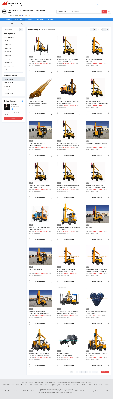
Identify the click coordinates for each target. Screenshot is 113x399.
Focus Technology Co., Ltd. (55, 389)
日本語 (30, 384)
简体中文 (18, 384)
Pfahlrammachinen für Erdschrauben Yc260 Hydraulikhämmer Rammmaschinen (67, 61)
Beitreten (102, 4)
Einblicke (88, 382)
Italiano (59, 384)
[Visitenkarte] (22, 101)
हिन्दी (90, 384)
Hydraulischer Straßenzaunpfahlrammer (97, 143)
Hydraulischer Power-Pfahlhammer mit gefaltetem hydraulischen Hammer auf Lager (96, 271)
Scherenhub (8, 52)
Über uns (29, 19)
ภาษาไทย (95, 384)
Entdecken (40, 19)
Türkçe (100, 384)
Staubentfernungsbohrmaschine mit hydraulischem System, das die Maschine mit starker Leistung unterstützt (40, 355)
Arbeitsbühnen (9, 62)
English (12, 384)
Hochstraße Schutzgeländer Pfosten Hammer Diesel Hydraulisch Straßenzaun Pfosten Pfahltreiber (68, 145)
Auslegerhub (8, 55)
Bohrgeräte (89, 227)
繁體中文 (24, 384)
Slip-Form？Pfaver (10, 66)
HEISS (6, 41)
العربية (78, 384)
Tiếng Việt (106, 384)
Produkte (19, 19)
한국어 (73, 384)
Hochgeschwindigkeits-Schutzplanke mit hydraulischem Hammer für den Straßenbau (40, 61)
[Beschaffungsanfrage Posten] (109, 11)
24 (34, 372)
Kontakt (50, 19)
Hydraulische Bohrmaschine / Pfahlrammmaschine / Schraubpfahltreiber (37, 145)
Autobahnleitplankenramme (36, 269)
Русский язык (66, 384)
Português (53, 384)
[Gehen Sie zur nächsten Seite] (107, 29)
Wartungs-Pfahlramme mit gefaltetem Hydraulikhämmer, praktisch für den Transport (67, 313)
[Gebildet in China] (13, 3)
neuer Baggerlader (10, 37)
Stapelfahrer (8, 44)
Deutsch (47, 384)
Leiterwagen (8, 59)
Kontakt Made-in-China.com (64, 382)
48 (42, 372)
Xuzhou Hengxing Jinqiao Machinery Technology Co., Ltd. (27, 11)
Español (41, 384)
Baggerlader (8, 48)
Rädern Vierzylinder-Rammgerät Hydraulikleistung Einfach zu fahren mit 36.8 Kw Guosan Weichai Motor (40, 313)
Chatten (15, 109)
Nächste (104, 372)
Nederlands (84, 384)
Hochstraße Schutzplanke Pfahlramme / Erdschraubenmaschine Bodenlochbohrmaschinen (68, 103)
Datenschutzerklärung (50, 382)
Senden (13, 118)
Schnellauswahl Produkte (78, 382)
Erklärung (31, 382)
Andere (6, 70)
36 (38, 372)
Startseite (7, 19)
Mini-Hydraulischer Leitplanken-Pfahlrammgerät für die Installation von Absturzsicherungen (96, 103)
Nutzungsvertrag (39, 382)
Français (36, 384)
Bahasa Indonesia (56, 386)
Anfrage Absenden (40, 71)
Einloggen (96, 4)
